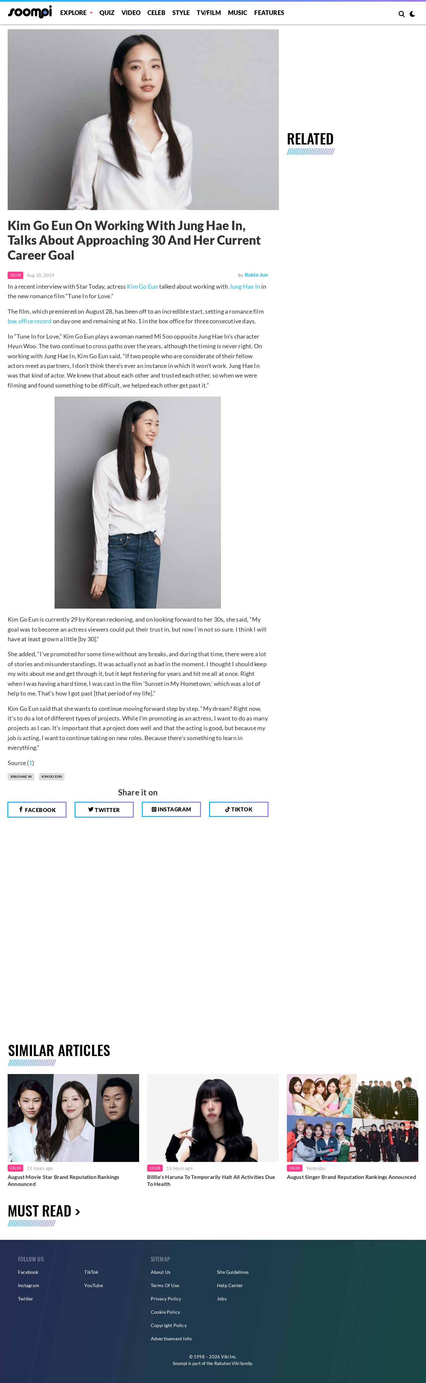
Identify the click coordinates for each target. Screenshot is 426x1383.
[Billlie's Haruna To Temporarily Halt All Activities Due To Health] (213, 1118)
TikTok (91, 1272)
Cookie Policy (165, 1312)
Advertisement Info (171, 1338)
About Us (161, 1272)
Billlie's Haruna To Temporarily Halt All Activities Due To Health (211, 1180)
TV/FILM (209, 12)
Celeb (156, 12)
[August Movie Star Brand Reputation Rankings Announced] (73, 1118)
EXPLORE (73, 12)
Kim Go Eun (142, 286)
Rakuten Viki (226, 1363)
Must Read (40, 1210)
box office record (30, 321)
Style (181, 12)
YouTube (93, 1285)
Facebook (40, 810)
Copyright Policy (169, 1325)
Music (238, 12)
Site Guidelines (233, 1272)
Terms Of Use (165, 1285)
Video (130, 12)
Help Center (230, 1285)
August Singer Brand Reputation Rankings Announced (351, 1177)
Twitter (107, 810)
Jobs (222, 1298)
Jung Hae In (244, 286)
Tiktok (241, 809)
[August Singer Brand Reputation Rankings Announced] (352, 1118)
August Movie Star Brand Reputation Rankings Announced (63, 1180)
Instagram (174, 809)
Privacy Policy (166, 1298)
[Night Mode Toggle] (412, 15)
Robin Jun (256, 274)
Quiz (107, 12)
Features (269, 12)
